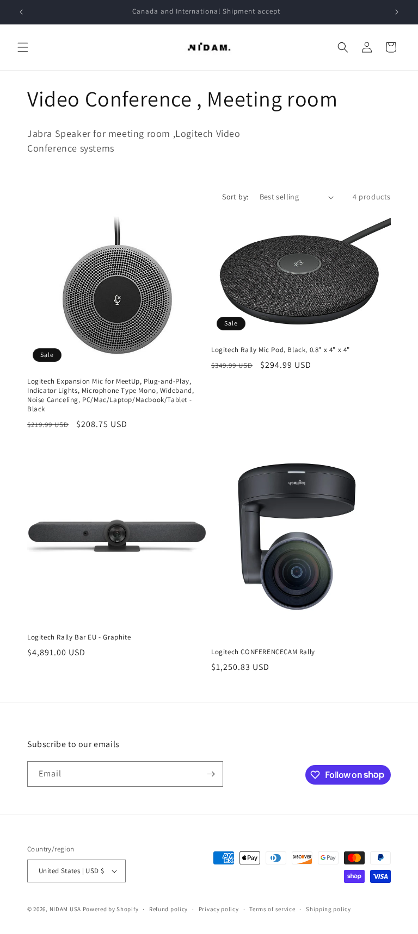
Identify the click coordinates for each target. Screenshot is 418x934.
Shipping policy (328, 909)
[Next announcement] (397, 12)
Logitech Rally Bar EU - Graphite (79, 637)
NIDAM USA (65, 909)
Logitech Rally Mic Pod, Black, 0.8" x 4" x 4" (280, 350)
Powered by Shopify (111, 909)
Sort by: (235, 197)
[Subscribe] (211, 774)
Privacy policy (219, 909)
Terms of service (272, 909)
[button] (23, 47)
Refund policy (168, 909)
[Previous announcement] (21, 12)
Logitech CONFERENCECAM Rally (263, 652)
